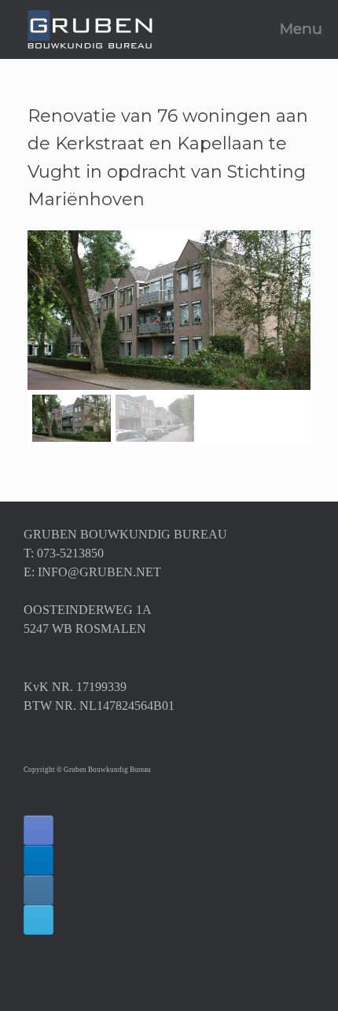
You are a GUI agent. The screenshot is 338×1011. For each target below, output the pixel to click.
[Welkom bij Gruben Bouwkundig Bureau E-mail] (38, 920)
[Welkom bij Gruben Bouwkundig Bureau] (90, 29)
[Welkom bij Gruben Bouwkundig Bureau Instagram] (38, 890)
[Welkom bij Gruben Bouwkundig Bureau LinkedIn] (38, 860)
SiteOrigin (162, 980)
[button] (53, 311)
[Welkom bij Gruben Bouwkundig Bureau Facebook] (38, 830)
